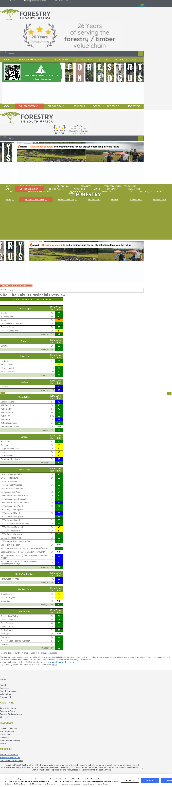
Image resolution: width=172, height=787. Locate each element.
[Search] (140, 53)
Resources (86, 60)
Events (96, 106)
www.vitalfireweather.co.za (62, 662)
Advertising (79, 106)
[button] (3, 393)
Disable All (149, 780)
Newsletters (133, 106)
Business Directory (28, 106)
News (6, 106)
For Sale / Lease (56, 106)
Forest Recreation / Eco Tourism (120, 60)
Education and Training (30, 60)
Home (6, 60)
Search (3, 52)
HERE (54, 664)
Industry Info (61, 60)
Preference (130, 780)
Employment (113, 106)
